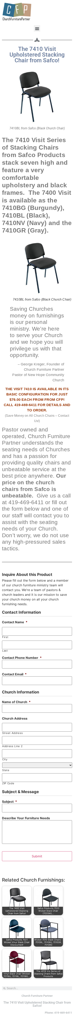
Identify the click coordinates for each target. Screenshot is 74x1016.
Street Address (12, 733)
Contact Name (14, 622)
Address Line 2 (12, 746)
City (4, 759)
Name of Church (16, 701)
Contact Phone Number (22, 657)
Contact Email (14, 674)
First (5, 637)
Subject (9, 801)
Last (5, 650)
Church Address (14, 718)
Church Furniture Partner (37, 995)
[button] (37, 28)
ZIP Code (8, 783)
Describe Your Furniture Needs (26, 818)
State (5, 770)
